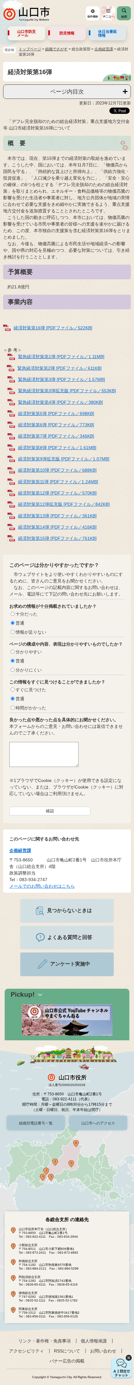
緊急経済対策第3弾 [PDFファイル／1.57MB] (61, 379)
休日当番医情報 (107, 33)
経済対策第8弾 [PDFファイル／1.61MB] (57, 447)
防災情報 (67, 33)
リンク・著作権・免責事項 (44, 1341)
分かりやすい (29, 651)
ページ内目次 (67, 92)
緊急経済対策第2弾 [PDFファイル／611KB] (59, 368)
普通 (20, 623)
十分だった (26, 613)
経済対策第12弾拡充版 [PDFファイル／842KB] (64, 504)
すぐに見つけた (31, 689)
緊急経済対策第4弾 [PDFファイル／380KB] (60, 402)
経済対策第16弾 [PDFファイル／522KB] (53, 327)
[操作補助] (93, 13)
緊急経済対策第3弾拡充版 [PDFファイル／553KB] (67, 390)
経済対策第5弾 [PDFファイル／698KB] (56, 413)
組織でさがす (56, 49)
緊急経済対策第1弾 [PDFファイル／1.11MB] (61, 356)
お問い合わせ (103, 1351)
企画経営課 (103, 49)
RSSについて (67, 1351)
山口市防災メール (26, 33)
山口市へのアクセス (98, 1123)
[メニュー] (108, 13)
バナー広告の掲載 (67, 1361)
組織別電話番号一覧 (36, 1123)
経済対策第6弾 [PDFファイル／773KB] (56, 424)
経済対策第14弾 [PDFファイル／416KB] (57, 527)
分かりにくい (29, 669)
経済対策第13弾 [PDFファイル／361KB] (57, 515)
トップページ (30, 49)
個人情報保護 (94, 1341)
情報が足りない (31, 632)
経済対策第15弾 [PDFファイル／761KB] (57, 538)
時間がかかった (31, 707)
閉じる (128, 1358)
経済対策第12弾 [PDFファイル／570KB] (57, 492)
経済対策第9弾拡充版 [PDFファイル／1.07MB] (63, 458)
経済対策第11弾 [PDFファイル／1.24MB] (58, 481)
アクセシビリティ (26, 1351)
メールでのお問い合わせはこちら (42, 886)
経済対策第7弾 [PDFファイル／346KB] (56, 436)
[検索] (124, 13)
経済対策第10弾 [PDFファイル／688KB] (57, 470)
